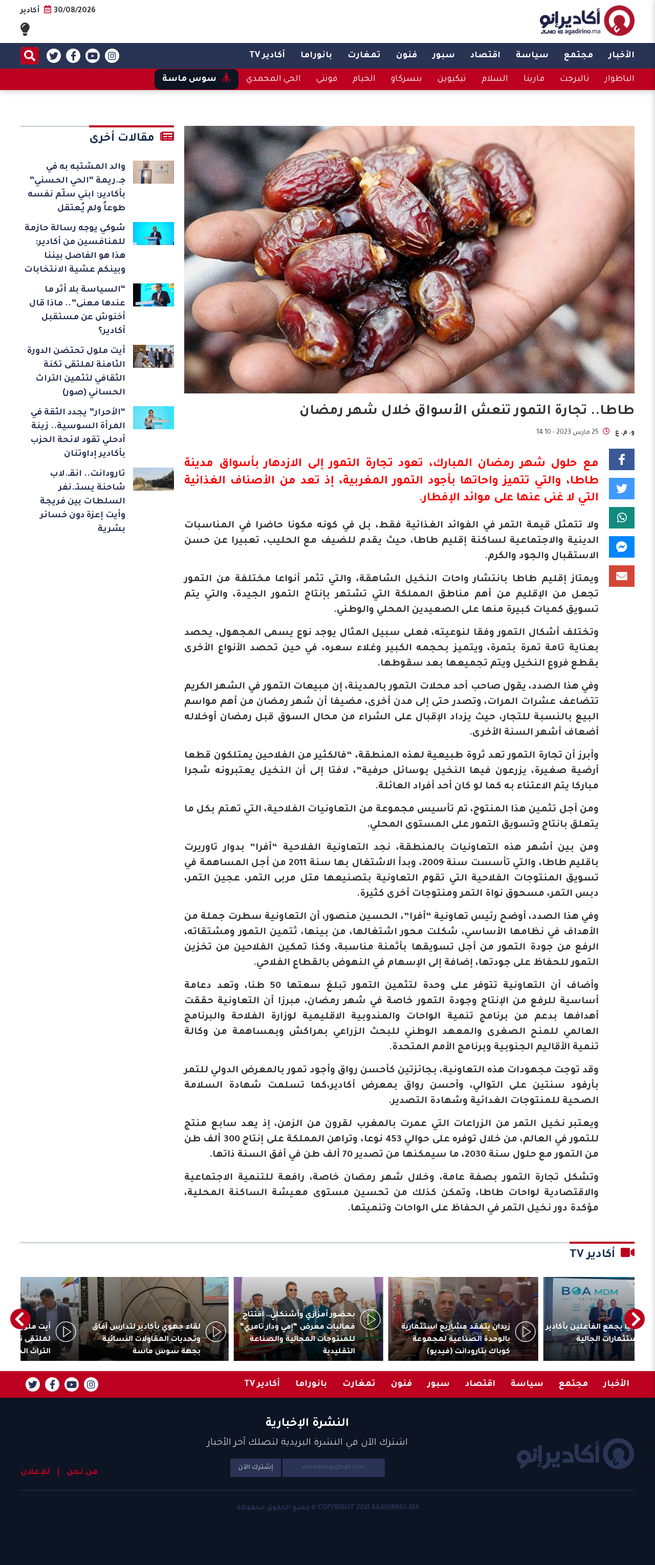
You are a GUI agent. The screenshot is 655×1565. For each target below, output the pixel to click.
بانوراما (316, 55)
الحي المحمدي (273, 79)
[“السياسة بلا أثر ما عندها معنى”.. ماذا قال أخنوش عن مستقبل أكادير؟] (153, 294)
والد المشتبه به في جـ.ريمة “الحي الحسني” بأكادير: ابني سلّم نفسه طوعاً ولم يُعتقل (76, 188)
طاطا (584, 482)
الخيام (364, 79)
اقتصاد (485, 55)
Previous (634, 1319)
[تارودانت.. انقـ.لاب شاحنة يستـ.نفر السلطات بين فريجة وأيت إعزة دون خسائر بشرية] (153, 479)
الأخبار (621, 55)
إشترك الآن (255, 1467)
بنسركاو (406, 79)
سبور (443, 55)
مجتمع (578, 55)
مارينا (533, 79)
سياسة (532, 55)
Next (20, 1319)
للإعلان (35, 1472)
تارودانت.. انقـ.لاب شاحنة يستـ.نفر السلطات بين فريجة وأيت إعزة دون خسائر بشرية (82, 502)
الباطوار (620, 79)
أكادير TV (267, 55)
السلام (495, 79)
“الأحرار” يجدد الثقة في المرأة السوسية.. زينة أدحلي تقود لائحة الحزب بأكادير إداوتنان (77, 433)
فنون (406, 55)
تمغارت (364, 55)
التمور (407, 482)
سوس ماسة (189, 79)
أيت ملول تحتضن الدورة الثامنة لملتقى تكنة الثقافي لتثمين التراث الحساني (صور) (76, 372)
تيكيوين (452, 79)
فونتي (326, 79)
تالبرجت (575, 79)
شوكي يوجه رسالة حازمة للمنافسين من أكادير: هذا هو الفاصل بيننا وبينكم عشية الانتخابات (74, 249)
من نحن (82, 1472)
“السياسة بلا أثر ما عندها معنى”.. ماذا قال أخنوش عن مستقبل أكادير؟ (77, 310)
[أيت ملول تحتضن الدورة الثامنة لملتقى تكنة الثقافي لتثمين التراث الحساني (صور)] (153, 356)
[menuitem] (621, 56)
